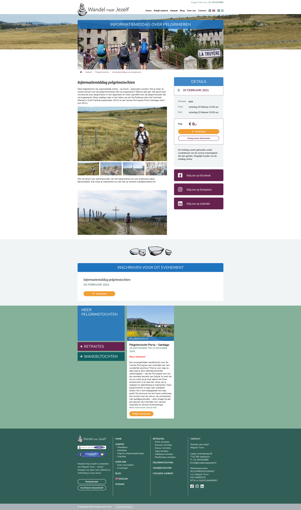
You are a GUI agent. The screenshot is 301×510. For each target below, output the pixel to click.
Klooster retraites (163, 445)
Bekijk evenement (141, 413)
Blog (182, 10)
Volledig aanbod (163, 473)
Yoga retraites (161, 451)
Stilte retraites (162, 441)
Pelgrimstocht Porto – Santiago (149, 345)
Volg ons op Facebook (198, 175)
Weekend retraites (164, 454)
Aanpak (174, 10)
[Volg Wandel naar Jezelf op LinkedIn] (219, 10)
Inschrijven (200, 131)
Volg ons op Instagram (199, 189)
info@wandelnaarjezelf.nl (204, 462)
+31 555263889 (215, 2)
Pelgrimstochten (102, 72)
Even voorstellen (125, 465)
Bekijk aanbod (161, 10)
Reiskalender (91, 481)
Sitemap (120, 484)
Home (149, 10)
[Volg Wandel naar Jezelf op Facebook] (210, 10)
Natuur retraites (163, 448)
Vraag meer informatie (198, 138)
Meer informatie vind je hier (143, 407)
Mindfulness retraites (165, 457)
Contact (202, 10)
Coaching (121, 456)
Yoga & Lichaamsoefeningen (130, 453)
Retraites (94, 346)
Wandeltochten (101, 356)
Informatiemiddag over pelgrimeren (126, 72)
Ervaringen (122, 468)
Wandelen (122, 447)
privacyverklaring (124, 507)
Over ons (191, 10)
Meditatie (122, 450)
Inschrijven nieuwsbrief (92, 487)
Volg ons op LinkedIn (198, 203)
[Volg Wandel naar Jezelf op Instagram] (222, 10)
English (123, 478)
